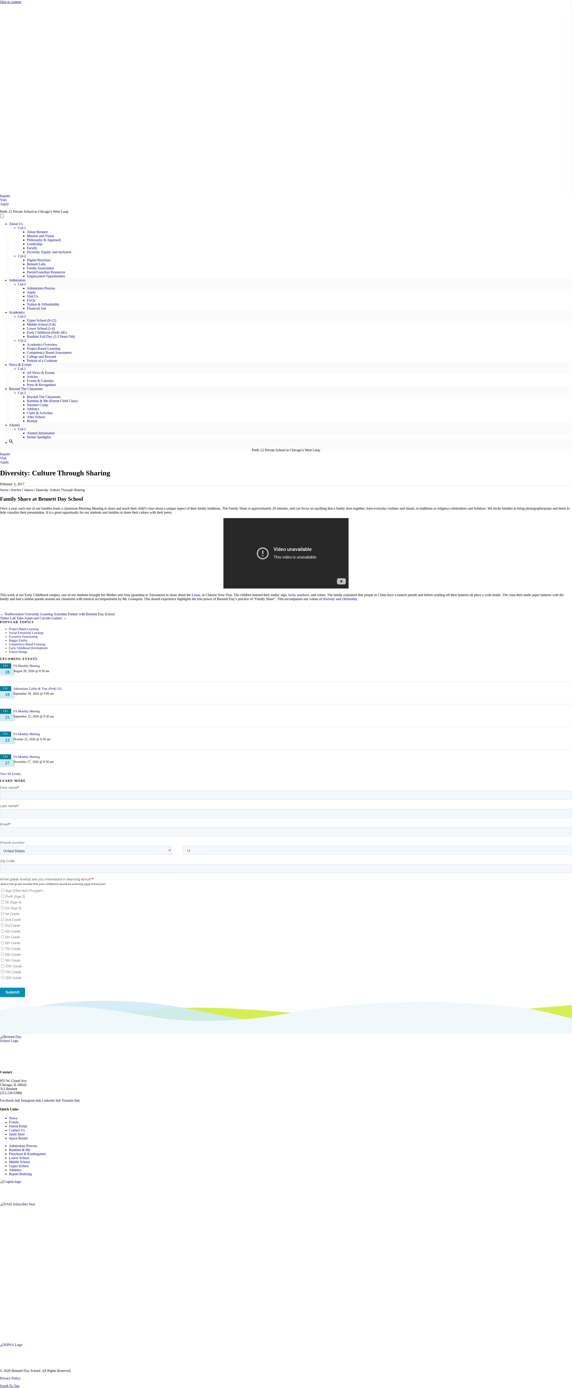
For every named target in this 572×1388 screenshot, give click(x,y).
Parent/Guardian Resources (46, 272)
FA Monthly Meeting (26, 666)
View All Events (10, 774)
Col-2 (22, 256)
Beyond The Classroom (25, 389)
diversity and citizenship (340, 599)
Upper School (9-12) (41, 320)
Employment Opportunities (46, 276)
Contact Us (17, 1130)
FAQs (31, 300)
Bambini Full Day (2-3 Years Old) (51, 336)
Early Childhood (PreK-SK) (47, 332)
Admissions (17, 280)
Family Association (40, 268)
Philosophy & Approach (44, 240)
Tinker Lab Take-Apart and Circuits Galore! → (33, 618)
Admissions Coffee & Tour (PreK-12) (37, 688)
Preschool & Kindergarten (27, 1154)
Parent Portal (18, 1126)
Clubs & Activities (40, 413)
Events (14, 1122)
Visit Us (32, 296)
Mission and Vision (40, 236)
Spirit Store (17, 1134)
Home (4, 490)
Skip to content (10, 2)
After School (36, 417)
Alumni (14, 425)
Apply (31, 292)
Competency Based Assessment (49, 352)
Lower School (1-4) (41, 328)
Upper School (19, 1166)
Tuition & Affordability (43, 304)
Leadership (34, 244)
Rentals (32, 421)
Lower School (19, 1158)
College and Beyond (41, 357)
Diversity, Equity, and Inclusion (49, 252)
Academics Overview (42, 344)
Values (28, 490)
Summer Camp (37, 405)
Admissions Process (41, 288)
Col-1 (22, 228)
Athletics (33, 409)
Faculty (32, 248)
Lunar (196, 595)
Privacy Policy (10, 1378)
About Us (16, 224)
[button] (11, 442)
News (13, 1118)
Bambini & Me (19, 1150)
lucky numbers (298, 595)
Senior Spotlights (39, 437)
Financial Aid (36, 308)
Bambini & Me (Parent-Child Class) (52, 401)
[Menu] (2, 216)
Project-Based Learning (43, 348)
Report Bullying (20, 1174)
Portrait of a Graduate (42, 361)
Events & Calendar (40, 381)
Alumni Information (41, 433)
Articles (32, 377)
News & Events (20, 365)
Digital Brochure (38, 260)
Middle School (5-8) (41, 324)
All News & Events (41, 373)
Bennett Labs (36, 264)
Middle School (19, 1162)
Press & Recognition (41, 385)
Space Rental (18, 1138)
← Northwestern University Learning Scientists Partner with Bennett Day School (57, 614)
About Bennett (37, 232)
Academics (17, 312)
